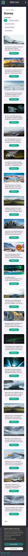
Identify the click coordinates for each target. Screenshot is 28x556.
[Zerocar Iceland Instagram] (8, 552)
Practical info (8, 30)
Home (7, 10)
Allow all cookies (14, 544)
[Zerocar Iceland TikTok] (5, 552)
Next (6, 521)
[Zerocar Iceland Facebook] (2, 552)
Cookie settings (13, 548)
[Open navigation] (25, 2)
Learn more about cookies (10, 538)
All (5, 20)
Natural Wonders (9, 27)
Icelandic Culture (9, 24)
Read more (14, 53)
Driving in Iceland (13, 20)
